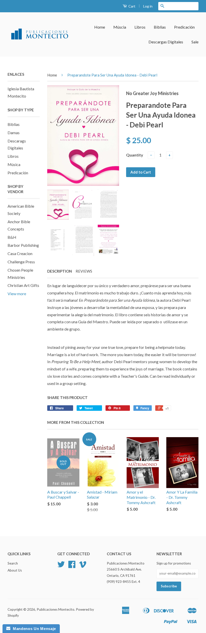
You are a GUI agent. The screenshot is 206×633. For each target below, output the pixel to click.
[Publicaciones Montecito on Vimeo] (82, 566)
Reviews (84, 271)
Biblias (160, 27)
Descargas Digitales (165, 41)
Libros (139, 27)
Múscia (119, 27)
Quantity (134, 154)
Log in (147, 6)
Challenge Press (21, 261)
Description (59, 271)
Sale (194, 41)
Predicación (184, 27)
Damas (14, 132)
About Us (15, 570)
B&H (12, 237)
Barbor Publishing (23, 245)
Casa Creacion (20, 253)
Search (13, 563)
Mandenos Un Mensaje (33, 628)
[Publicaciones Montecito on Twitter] (61, 566)
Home (99, 27)
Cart (131, 6)
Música (14, 164)
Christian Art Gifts (23, 285)
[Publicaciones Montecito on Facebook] (72, 566)
